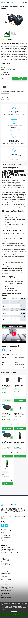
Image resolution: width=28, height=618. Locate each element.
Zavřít (24, 101)
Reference (3, 540)
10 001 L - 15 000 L (19, 360)
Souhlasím (14, 615)
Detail (8, 400)
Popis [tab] (4, 164)
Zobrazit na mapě (6, 590)
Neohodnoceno (10, 39)
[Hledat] (23, 2)
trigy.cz (3, 518)
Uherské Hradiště (6, 597)
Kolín (3, 599)
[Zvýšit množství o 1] (8, 78)
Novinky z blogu (5, 538)
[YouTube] (6, 525)
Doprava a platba (5, 547)
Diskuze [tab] (21, 164)
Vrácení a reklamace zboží (7, 549)
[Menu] (2, 2)
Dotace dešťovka (5, 537)
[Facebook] (2, 525)
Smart (16, 362)
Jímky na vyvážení (19, 357)
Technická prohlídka (6, 535)
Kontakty (3, 542)
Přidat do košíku (20, 78)
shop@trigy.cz (5, 581)
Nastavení (14, 611)
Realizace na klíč (5, 533)
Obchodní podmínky (6, 550)
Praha (3, 595)
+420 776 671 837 (6, 579)
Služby (2, 532)
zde (23, 609)
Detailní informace (5, 63)
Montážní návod (10, 351)
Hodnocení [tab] (12, 164)
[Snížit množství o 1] (2, 78)
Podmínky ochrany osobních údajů (9, 552)
